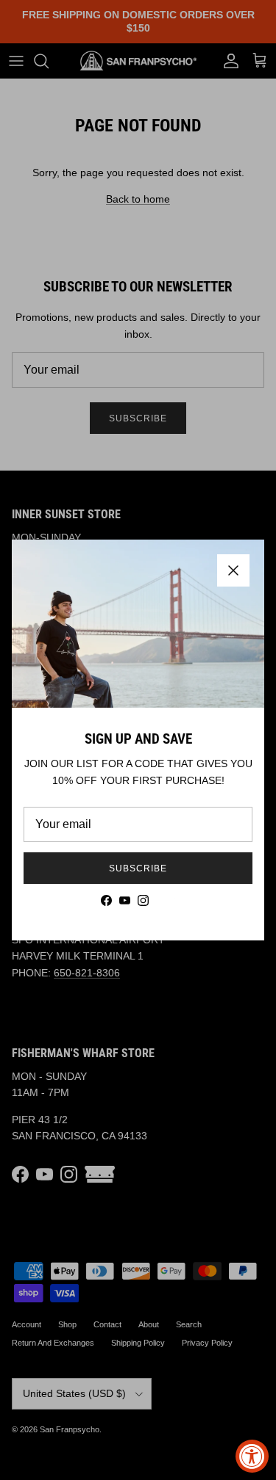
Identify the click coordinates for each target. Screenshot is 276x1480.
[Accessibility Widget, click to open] (252, 1456)
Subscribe (138, 868)
